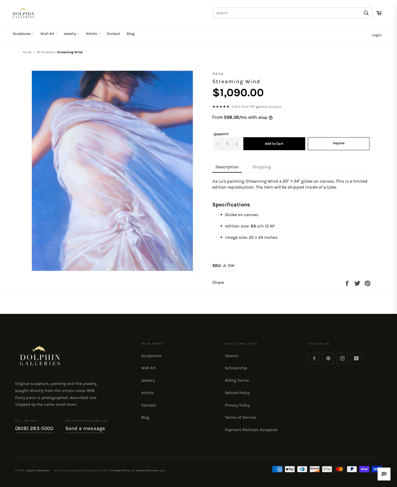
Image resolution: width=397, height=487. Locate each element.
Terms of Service (240, 417)
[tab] (227, 167)
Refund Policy (237, 392)
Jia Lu (217, 73)
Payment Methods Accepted (251, 429)
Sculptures (22, 33)
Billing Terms (237, 380)
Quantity (221, 134)
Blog (130, 33)
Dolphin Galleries (37, 470)
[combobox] (292, 13)
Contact (113, 33)
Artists (92, 33)
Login (377, 35)
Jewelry (70, 33)
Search (231, 355)
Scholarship (236, 367)
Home (27, 52)
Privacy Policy (237, 405)
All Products (46, 52)
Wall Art (48, 33)
